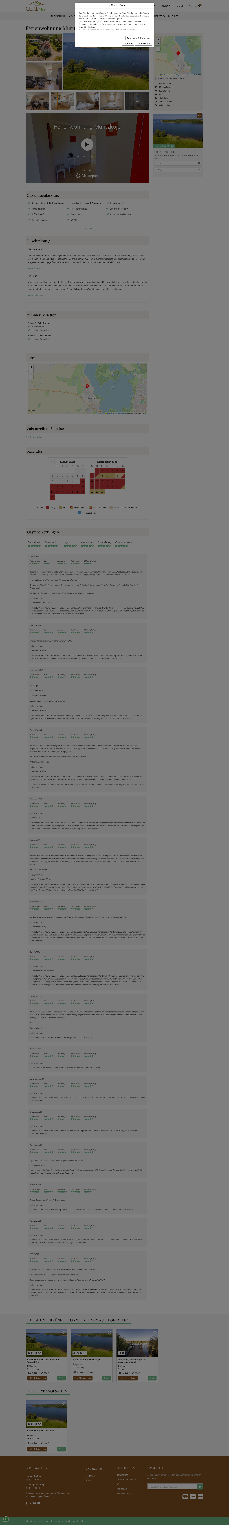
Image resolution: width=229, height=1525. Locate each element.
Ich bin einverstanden (143, 43)
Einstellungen (128, 43)
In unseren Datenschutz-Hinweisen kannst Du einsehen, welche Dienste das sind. (108, 30)
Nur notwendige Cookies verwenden (138, 38)
